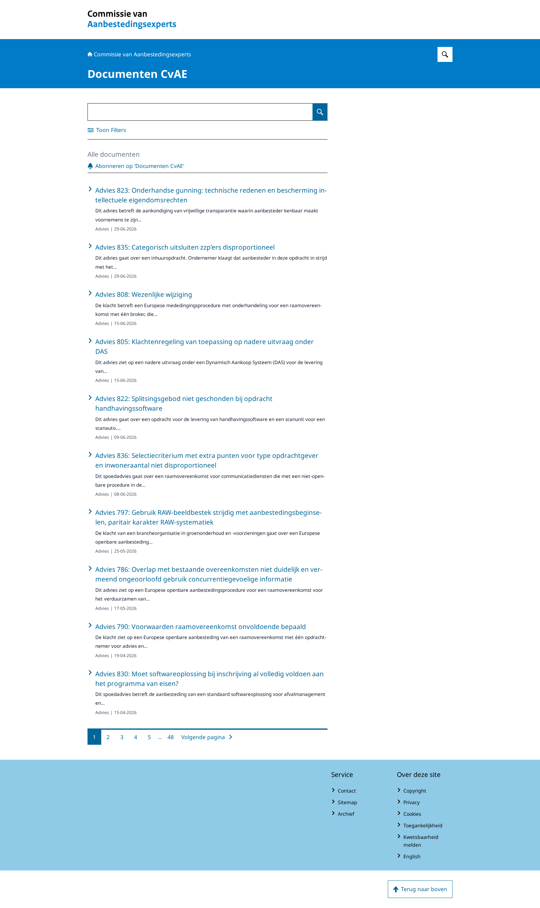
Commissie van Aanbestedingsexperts (142, 54)
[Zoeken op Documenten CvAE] (320, 112)
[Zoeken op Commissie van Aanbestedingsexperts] (445, 54)
